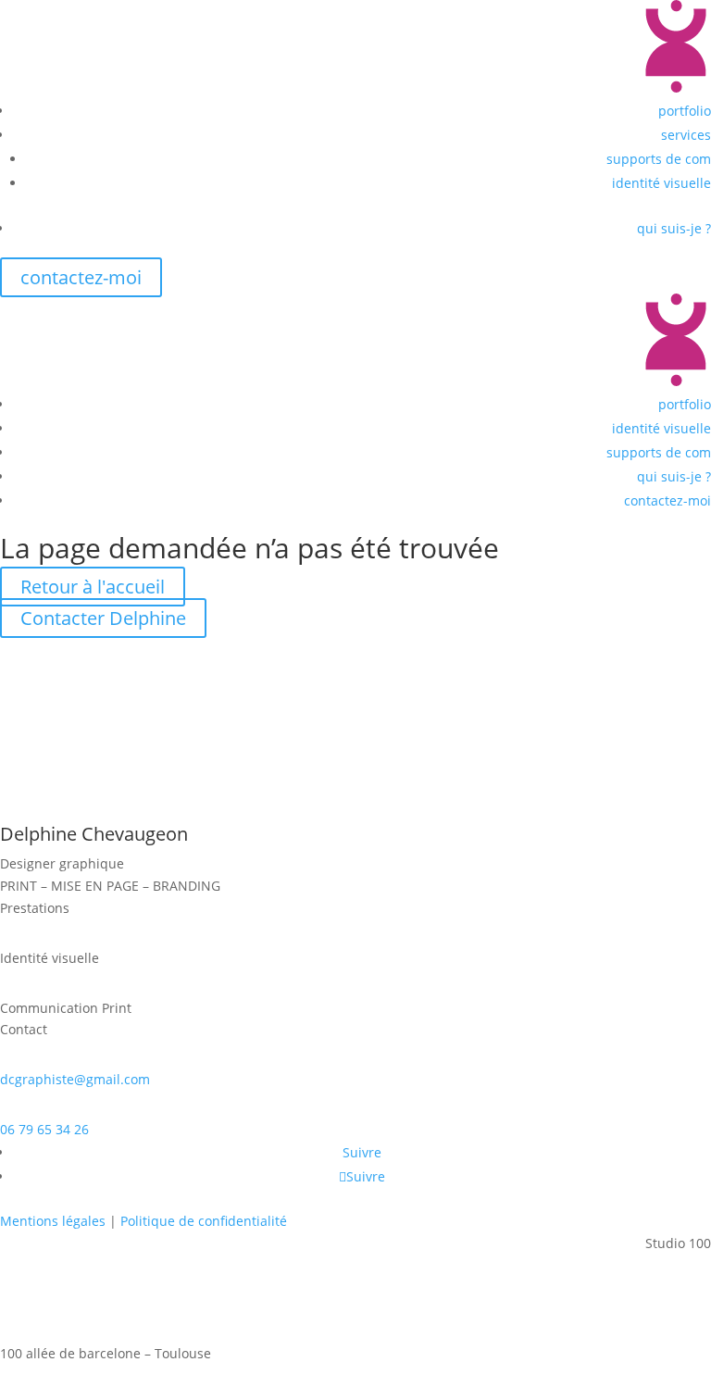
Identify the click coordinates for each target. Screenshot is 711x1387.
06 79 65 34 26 (44, 1129)
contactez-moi (81, 277)
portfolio (684, 110)
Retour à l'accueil (92, 586)
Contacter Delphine (103, 618)
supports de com (658, 159)
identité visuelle (661, 183)
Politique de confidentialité (203, 1221)
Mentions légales (53, 1221)
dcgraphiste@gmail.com (75, 1079)
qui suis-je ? (674, 228)
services (686, 135)
